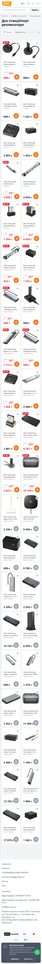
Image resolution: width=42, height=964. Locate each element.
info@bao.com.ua (9, 907)
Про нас (5, 881)
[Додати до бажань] (18, 43)
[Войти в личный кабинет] (28, 3)
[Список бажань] (33, 3)
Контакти (6, 868)
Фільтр (9, 32)
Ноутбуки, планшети (18, 16)
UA (22, 3)
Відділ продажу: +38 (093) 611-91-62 (16, 895)
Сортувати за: (20, 32)
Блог (4, 885)
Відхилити (28, 959)
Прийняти (15, 959)
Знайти (35, 10)
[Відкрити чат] (37, 952)
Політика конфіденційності (13, 877)
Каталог (5, 16)
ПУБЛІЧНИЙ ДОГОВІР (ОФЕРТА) (15, 872)
